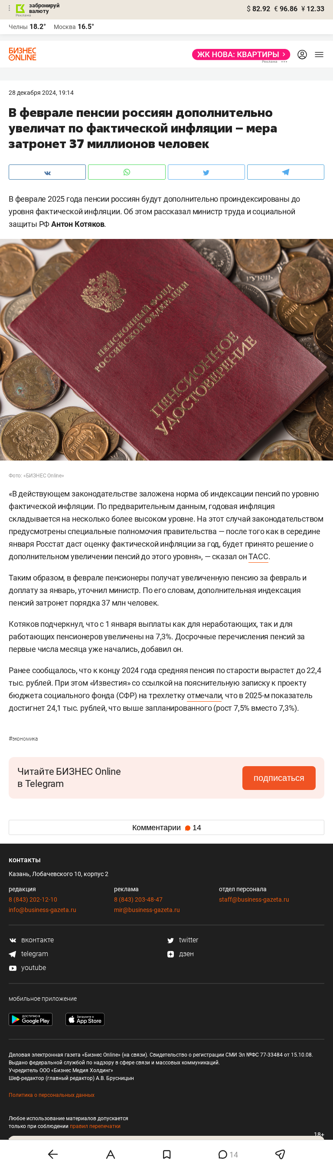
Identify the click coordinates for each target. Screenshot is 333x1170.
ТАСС (258, 556)
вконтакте (37, 940)
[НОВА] (239, 54)
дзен (185, 954)
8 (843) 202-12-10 (33, 899)
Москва (65, 26)
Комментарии (166, 827)
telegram (34, 954)
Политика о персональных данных (52, 1095)
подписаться (279, 778)
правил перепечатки (95, 1126)
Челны (18, 26)
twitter (187, 940)
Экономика (23, 739)
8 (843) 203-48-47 (138, 899)
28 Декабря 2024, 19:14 (41, 92)
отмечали (204, 695)
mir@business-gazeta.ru (147, 909)
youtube (33, 968)
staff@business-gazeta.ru (254, 899)
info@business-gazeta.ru (42, 909)
